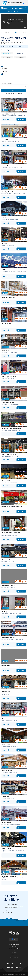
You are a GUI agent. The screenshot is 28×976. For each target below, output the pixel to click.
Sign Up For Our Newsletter (14, 948)
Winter (10, 11)
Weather (5, 8)
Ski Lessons (19, 57)
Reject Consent (14, 959)
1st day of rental (4, 61)
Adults (2, 77)
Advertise (14, 946)
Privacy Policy (14, 952)
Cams (25, 46)
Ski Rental (20, 53)
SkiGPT (21, 8)
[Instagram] (16, 963)
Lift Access (6, 57)
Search (13, 90)
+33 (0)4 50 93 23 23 (21, 32)
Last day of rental (5, 68)
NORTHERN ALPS (6, 42)
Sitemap (13, 955)
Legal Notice (14, 950)
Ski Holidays (7, 53)
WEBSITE (7, 32)
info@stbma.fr (7, 912)
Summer (16, 11)
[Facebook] (20, 963)
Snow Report (11, 46)
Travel (11, 8)
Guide (3, 46)
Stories (16, 8)
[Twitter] (12, 963)
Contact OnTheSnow (14, 944)
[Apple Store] (18, 967)
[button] (26, 8)
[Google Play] (11, 967)
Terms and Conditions (14, 954)
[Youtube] (8, 963)
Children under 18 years (6, 83)
